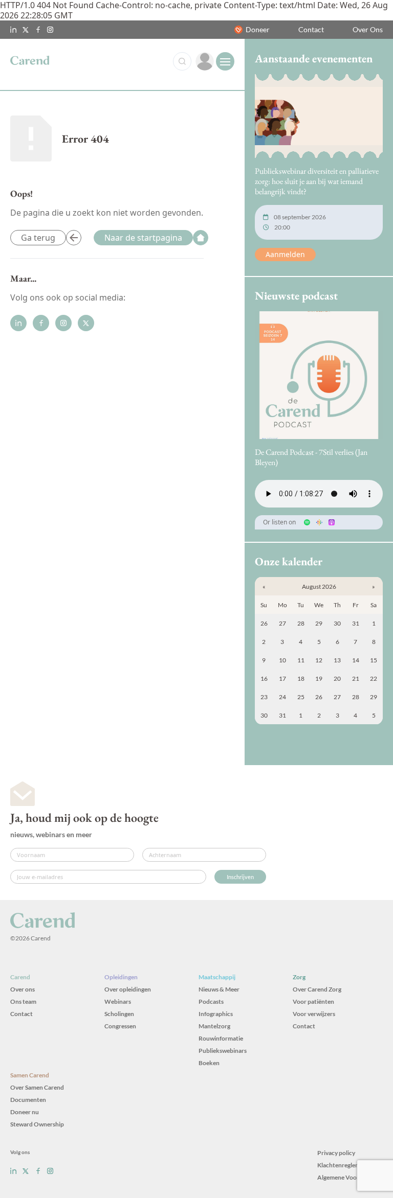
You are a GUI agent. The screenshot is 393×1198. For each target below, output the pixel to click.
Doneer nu (24, 1112)
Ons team (23, 1001)
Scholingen (119, 1014)
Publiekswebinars (223, 1050)
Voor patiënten (313, 1001)
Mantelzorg (214, 1026)
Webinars (117, 1001)
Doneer (258, 29)
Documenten (28, 1099)
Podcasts (211, 1001)
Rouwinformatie (221, 1038)
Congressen (120, 1026)
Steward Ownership (37, 1124)
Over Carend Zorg (317, 989)
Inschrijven (240, 876)
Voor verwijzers (314, 1014)
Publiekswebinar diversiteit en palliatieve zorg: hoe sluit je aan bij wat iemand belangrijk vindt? (317, 181)
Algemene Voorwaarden (350, 1177)
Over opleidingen (127, 989)
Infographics (216, 1014)
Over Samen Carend (37, 1087)
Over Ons (368, 29)
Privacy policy (336, 1153)
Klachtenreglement (343, 1165)
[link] (204, 61)
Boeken (209, 1063)
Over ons (22, 989)
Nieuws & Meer (219, 989)
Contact (311, 29)
